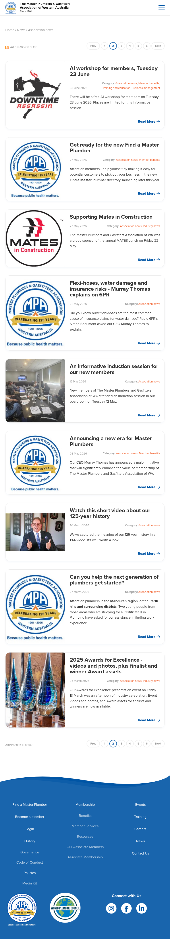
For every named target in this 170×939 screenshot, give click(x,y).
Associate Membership (85, 857)
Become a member (29, 816)
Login (29, 828)
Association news (126, 83)
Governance (29, 852)
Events (140, 804)
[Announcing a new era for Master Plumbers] (35, 462)
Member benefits (148, 83)
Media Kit (29, 883)
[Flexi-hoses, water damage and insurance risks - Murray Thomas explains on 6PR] (35, 313)
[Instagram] (111, 908)
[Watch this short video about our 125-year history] (35, 532)
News (21, 29)
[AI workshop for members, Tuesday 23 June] (35, 95)
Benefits (85, 815)
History (29, 841)
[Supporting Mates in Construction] (35, 238)
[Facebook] (126, 908)
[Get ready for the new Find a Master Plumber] (35, 169)
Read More (146, 121)
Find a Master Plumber (29, 804)
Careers (140, 828)
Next (158, 46)
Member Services (85, 826)
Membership (85, 804)
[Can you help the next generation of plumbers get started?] (35, 607)
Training (140, 816)
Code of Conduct (29, 862)
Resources (85, 836)
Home (9, 29)
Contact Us (140, 853)
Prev (93, 46)
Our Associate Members (85, 846)
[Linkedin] (141, 908)
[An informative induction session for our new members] (35, 390)
